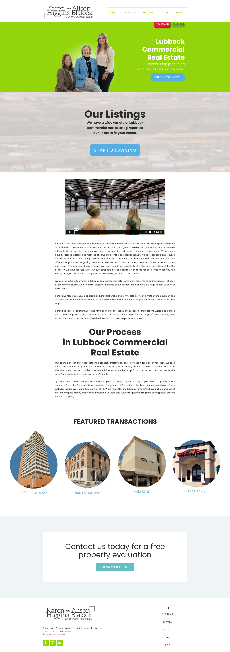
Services (167, 621)
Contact (165, 12)
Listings (148, 12)
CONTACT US (115, 567)
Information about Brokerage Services (58, 631)
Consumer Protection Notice (54, 634)
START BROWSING (115, 150)
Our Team (167, 614)
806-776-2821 (168, 77)
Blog (179, 12)
